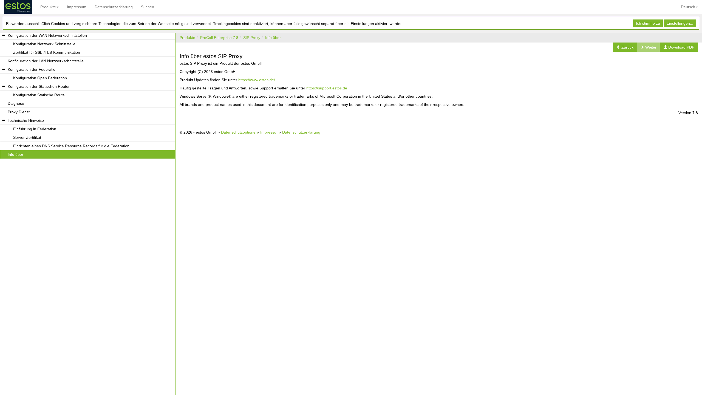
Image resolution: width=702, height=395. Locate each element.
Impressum (76, 7)
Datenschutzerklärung (114, 7)
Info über (273, 37)
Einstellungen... (680, 23)
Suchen (147, 7)
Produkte (48, 7)
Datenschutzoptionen (239, 132)
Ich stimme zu (648, 23)
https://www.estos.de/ (256, 80)
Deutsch (688, 7)
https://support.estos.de (326, 88)
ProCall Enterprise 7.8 (219, 37)
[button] (625, 47)
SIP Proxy (251, 37)
